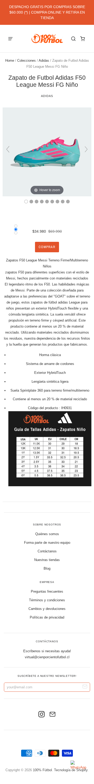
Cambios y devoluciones (47, 609)
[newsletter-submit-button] (85, 687)
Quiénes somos (47, 534)
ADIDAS (47, 96)
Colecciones (26, 60)
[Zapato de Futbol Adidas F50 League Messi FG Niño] (26, 201)
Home (9, 60)
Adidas (44, 60)
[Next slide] (86, 149)
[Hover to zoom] (47, 151)
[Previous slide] (8, 149)
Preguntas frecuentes (47, 591)
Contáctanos (47, 551)
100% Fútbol (42, 770)
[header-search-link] (73, 38)
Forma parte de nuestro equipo (47, 543)
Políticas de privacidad (47, 617)
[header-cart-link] (82, 38)
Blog (47, 568)
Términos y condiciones (47, 600)
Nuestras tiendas (47, 560)
